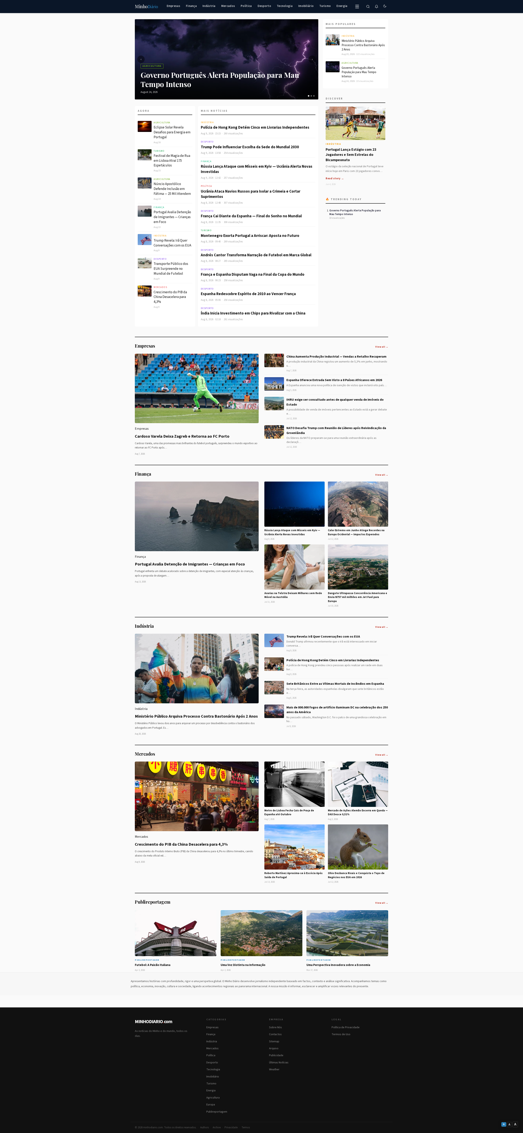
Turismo (325, 6)
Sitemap (274, 1041)
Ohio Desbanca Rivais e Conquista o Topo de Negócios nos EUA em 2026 (356, 875)
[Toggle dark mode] (384, 6)
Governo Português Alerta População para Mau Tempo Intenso (359, 72)
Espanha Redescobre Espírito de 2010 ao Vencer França (248, 294)
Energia (341, 6)
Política (246, 6)
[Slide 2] (311, 96)
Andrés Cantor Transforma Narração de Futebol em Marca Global (256, 255)
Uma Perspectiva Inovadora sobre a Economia (338, 965)
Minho (146, 6)
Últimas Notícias (278, 1063)
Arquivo (273, 1048)
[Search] (368, 6)
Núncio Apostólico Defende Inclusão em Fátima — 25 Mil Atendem (172, 189)
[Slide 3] (314, 96)
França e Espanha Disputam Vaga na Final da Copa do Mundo (252, 274)
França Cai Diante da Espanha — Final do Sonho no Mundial (251, 216)
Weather (274, 1069)
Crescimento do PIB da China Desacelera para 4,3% (170, 297)
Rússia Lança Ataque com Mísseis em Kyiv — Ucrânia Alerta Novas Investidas (256, 169)
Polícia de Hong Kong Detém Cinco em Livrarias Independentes (255, 127)
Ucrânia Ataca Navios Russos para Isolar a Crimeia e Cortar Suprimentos (250, 194)
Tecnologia (285, 6)
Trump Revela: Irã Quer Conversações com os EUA (172, 243)
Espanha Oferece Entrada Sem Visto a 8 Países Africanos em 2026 (334, 380)
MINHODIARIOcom (153, 1021)
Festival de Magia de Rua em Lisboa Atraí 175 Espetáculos (172, 160)
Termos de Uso (341, 1034)
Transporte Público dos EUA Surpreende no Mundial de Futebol (171, 268)
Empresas (173, 6)
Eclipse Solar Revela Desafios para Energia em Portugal (172, 132)
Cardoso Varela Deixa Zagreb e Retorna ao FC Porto (182, 436)
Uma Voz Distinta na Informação (243, 965)
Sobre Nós (275, 1027)
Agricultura (162, 122)
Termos (245, 1127)
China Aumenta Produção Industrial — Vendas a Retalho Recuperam (336, 356)
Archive (217, 1127)
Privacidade (231, 1127)
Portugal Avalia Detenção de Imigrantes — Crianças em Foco (172, 217)
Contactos (275, 1034)
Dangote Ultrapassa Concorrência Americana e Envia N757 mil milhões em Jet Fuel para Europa (357, 597)
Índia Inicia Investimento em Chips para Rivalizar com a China (253, 313)
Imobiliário (306, 6)
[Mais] (357, 6)
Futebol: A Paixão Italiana (152, 965)
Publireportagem (216, 1112)
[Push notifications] (376, 6)
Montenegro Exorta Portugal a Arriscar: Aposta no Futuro (250, 236)
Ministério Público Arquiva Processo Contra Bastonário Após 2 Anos (363, 45)
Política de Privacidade (346, 1027)
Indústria (209, 6)
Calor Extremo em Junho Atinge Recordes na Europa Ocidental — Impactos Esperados (356, 532)
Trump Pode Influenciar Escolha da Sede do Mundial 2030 (250, 147)
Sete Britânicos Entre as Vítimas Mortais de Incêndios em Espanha (335, 683)
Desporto (264, 6)
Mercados (228, 6)
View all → (381, 347)
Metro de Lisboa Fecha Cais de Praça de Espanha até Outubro (289, 812)
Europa (210, 1105)
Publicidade (276, 1055)
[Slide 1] (308, 96)
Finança (191, 6)
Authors (204, 1127)
